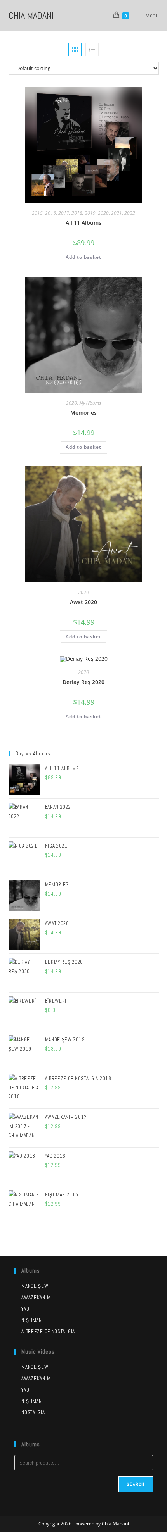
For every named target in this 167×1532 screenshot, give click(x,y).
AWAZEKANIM (35, 1378)
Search (135, 1484)
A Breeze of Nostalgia (48, 1331)
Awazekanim (35, 1297)
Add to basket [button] (83, 257)
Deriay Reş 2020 (83, 682)
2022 (129, 213)
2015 (37, 213)
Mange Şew (34, 1286)
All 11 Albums (83, 222)
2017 (63, 213)
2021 (116, 213)
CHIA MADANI (31, 15)
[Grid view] (75, 49)
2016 (50, 213)
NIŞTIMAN (31, 1401)
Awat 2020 (83, 602)
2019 (90, 213)
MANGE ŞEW (34, 1367)
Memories (83, 412)
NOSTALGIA (33, 1412)
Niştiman (31, 1320)
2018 (76, 213)
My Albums (90, 403)
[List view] (92, 49)
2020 (103, 213)
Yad (25, 1309)
